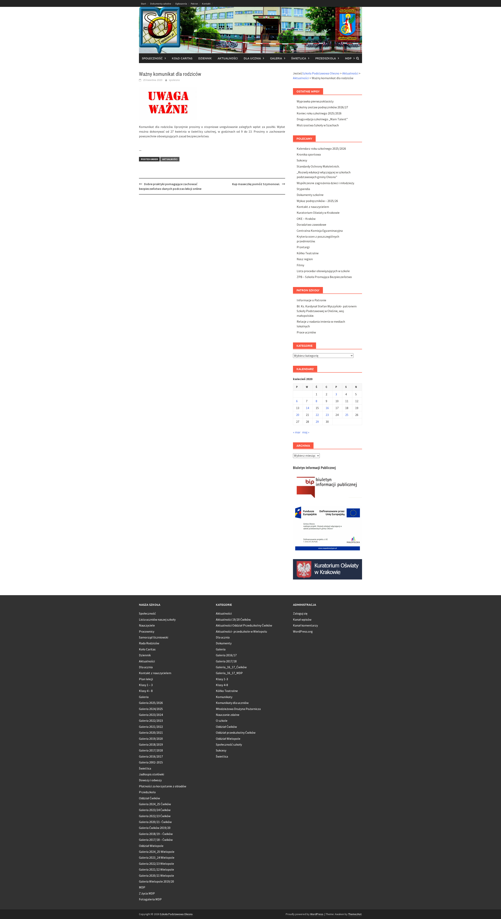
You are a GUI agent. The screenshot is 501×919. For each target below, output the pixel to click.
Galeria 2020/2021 (151, 732)
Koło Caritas (182, 58)
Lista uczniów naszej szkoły (157, 619)
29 (317, 422)
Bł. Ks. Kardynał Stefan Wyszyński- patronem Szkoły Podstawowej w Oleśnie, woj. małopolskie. (327, 311)
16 (327, 408)
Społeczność (152, 58)
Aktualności (228, 58)
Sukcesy (302, 160)
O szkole (221, 721)
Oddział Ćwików (149, 798)
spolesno (174, 80)
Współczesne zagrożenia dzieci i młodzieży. (325, 183)
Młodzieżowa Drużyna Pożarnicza (238, 709)
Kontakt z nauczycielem (313, 207)
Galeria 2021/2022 (151, 727)
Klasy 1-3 (222, 679)
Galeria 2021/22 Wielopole (156, 869)
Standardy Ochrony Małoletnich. (318, 166)
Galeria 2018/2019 (151, 744)
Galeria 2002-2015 (151, 762)
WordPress (316, 914)
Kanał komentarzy (305, 625)
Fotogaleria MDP (150, 899)
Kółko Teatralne (308, 253)
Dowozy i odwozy (150, 780)
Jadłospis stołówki (151, 774)
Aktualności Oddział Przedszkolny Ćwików (244, 625)
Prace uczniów (306, 332)
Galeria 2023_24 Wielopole (156, 857)
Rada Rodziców (149, 643)
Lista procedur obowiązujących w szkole (323, 271)
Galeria (276, 58)
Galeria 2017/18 (226, 661)
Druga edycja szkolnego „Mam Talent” (322, 119)
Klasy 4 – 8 (146, 691)
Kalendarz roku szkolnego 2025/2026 (321, 148)
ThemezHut (354, 914)
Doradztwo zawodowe (311, 224)
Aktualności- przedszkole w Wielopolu (241, 631)
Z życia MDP (147, 893)
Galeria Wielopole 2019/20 (156, 881)
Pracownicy (146, 631)
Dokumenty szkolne (160, 3)
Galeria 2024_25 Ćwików (155, 804)
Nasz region (305, 259)
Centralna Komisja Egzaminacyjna (320, 231)
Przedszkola (325, 58)
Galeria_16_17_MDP (229, 673)
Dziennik (205, 58)
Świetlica (298, 58)
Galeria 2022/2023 (151, 721)
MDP (348, 58)
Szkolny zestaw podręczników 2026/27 (322, 107)
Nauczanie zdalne (227, 715)
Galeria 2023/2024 (151, 715)
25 (346, 415)
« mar (296, 432)
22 (317, 415)
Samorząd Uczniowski (153, 637)
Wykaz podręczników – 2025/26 (317, 201)
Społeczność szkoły (229, 744)
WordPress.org (303, 631)
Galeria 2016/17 (226, 655)
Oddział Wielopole (151, 846)
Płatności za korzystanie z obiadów (162, 786)
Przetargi (303, 247)
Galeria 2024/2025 (151, 709)
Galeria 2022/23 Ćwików (154, 816)
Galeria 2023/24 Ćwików (154, 810)
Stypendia (303, 189)
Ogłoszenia (181, 3)
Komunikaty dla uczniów (232, 703)
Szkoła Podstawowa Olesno (176, 914)
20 (297, 415)
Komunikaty (224, 697)
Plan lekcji (146, 679)
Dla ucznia (252, 58)
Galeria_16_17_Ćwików (231, 667)
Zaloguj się (300, 613)
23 (327, 415)
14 (307, 408)
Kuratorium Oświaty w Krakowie (318, 213)
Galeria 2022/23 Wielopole (156, 864)
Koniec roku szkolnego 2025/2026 (319, 113)
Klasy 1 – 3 (146, 685)
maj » (305, 432)
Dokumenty (224, 643)
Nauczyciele (147, 625)
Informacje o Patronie (311, 300)
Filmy (300, 265)
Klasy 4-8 (222, 685)
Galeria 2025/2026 (151, 703)
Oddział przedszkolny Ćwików (235, 732)
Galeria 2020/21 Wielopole (156, 875)
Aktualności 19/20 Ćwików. (233, 619)
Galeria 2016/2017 (151, 756)
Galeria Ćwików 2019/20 (154, 828)
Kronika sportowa (309, 154)
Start (143, 3)
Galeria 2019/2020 (151, 739)
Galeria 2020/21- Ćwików (155, 822)
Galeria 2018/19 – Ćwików (156, 834)
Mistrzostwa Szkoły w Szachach (318, 125)
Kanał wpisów (302, 619)
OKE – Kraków (306, 219)
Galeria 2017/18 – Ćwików (156, 840)
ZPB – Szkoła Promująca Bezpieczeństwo (324, 277)
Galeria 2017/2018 (151, 750)
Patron (194, 3)
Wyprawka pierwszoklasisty (315, 101)
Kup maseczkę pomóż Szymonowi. (256, 184)
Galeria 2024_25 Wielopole (156, 852)
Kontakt (206, 3)
